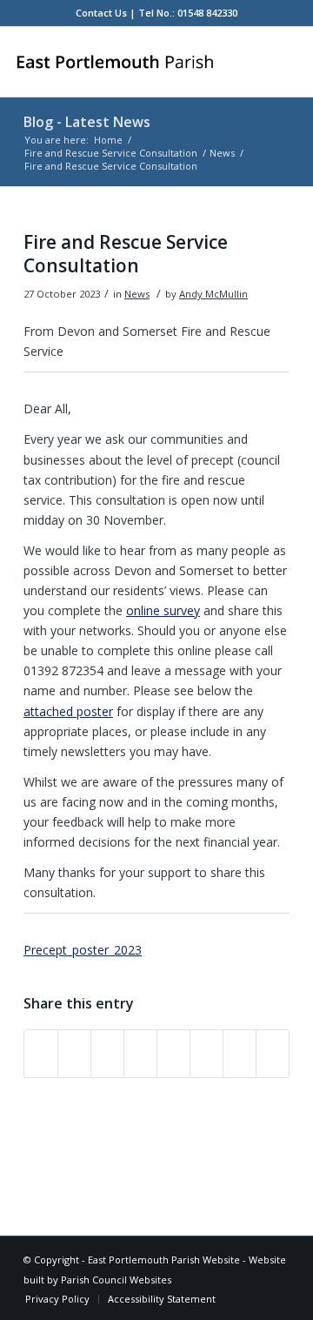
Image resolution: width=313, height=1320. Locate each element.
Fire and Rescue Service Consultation (110, 152)
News (222, 152)
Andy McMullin (213, 293)
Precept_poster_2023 (82, 949)
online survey (163, 610)
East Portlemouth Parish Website (164, 1259)
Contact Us (101, 12)
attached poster (68, 711)
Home (108, 139)
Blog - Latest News (86, 121)
